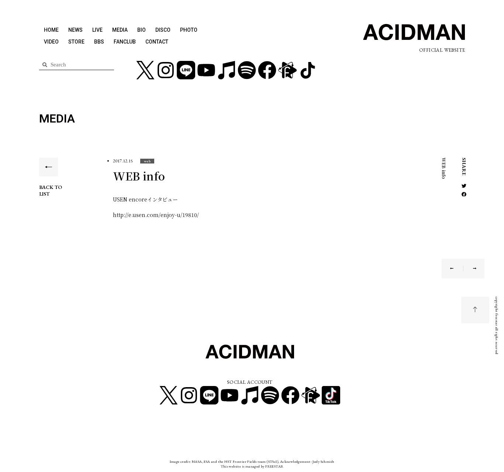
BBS (99, 42)
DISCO (162, 30)
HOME (51, 30)
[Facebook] (267, 70)
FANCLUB (125, 42)
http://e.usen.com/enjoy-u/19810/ (156, 214)
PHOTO (188, 30)
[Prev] (456, 268)
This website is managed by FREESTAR (252, 466)
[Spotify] (247, 70)
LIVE (97, 30)
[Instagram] (165, 70)
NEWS (75, 30)
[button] (147, 161)
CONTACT (156, 42)
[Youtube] (206, 70)
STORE (76, 42)
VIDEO (51, 42)
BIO (141, 30)
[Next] (469, 268)
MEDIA (120, 30)
